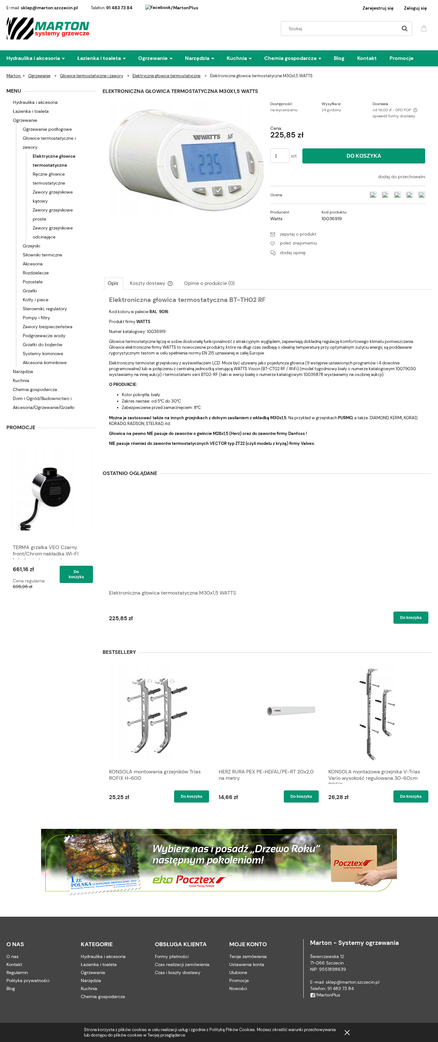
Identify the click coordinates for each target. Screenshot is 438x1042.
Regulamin (17, 972)
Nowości (238, 988)
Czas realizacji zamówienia (182, 964)
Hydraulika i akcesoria (35, 102)
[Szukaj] (404, 28)
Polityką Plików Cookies (232, 1029)
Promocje (239, 980)
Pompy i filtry (36, 318)
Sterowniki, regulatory (45, 309)
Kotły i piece (35, 300)
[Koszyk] (425, 27)
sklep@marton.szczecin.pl (49, 8)
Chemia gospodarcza (35, 389)
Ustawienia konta (246, 964)
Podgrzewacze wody (44, 335)
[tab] (114, 283)
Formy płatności (172, 956)
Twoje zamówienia (248, 956)
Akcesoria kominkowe (45, 362)
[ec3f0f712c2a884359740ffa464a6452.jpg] (186, 158)
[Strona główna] (48, 28)
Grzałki (30, 291)
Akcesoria (33, 264)
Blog (10, 988)
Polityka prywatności (27, 980)
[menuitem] (41, 58)
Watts (276, 218)
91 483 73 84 (119, 8)
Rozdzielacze (36, 273)
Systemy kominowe (43, 353)
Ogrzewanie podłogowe (47, 129)
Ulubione (238, 972)
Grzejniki (31, 246)
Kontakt (14, 964)
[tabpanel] (267, 376)
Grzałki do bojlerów (43, 344)
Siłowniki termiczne (42, 255)
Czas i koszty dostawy (177, 972)
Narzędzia (23, 371)
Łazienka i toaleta (31, 111)
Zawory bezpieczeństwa (47, 326)
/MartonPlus (184, 8)
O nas (12, 956)
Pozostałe (33, 282)
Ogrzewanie (25, 120)
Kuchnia (21, 380)
